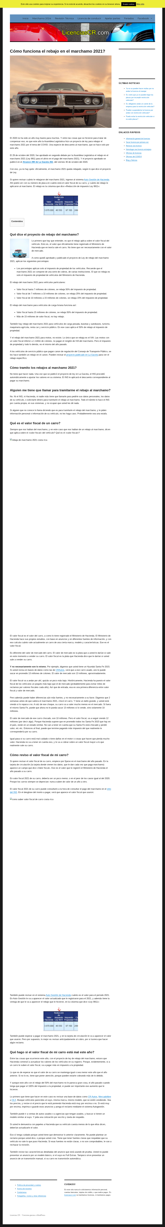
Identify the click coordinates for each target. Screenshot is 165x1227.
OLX (14, 1100)
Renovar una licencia (134, 146)
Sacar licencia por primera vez (137, 142)
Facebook (143, 18)
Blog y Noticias (131, 160)
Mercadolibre (104, 1096)
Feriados (129, 18)
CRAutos (60, 670)
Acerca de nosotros (24, 1189)
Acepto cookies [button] (128, 4)
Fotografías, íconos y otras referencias (31, 1196)
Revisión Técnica (64, 18)
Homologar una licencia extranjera (138, 149)
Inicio (25, 18)
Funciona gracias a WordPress (33, 1215)
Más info (140, 4)
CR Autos (92, 1096)
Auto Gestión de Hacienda (96, 179)
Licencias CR (15, 1215)
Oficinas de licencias (134, 153)
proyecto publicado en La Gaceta (82, 354)
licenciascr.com (70, 1195)
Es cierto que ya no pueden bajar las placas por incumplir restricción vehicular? (139, 97)
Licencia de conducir (89, 18)
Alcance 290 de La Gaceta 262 (38, 162)
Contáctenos (22, 1192)
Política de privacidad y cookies (29, 1185)
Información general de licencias (138, 139)
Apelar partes (112, 18)
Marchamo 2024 (41, 18)
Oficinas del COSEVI (134, 157)
